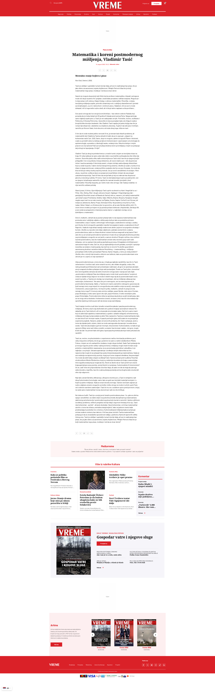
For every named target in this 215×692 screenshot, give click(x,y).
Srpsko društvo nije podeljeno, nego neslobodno (146, 496)
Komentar (116, 14)
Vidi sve (140, 513)
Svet (93, 14)
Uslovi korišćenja (99, 665)
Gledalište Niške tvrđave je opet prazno (120, 476)
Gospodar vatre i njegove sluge (125, 537)
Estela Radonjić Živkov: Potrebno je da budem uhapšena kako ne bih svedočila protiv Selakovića (92, 500)
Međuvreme (89, 451)
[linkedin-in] (164, 665)
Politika (69, 14)
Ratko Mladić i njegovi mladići (145, 485)
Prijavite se (146, 3)
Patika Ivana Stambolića (139, 555)
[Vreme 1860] (73, 550)
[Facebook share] (100, 70)
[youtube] (151, 665)
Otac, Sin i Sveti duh (137, 562)
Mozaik (108, 14)
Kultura (100, 14)
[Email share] (107, 70)
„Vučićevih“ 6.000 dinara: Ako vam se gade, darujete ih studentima (146, 506)
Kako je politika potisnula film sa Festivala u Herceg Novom (60, 478)
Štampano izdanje (128, 14)
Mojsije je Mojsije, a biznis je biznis (110, 562)
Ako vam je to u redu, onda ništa (109, 555)
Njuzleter (146, 14)
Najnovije (60, 14)
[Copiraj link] (111, 70)
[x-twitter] (147, 665)
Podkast (154, 14)
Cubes (115, 671)
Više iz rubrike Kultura (107, 464)
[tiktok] (160, 665)
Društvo (86, 14)
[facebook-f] (143, 665)
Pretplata (156, 3)
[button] (92, 635)
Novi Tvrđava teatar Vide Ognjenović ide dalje (119, 500)
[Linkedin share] (115, 70)
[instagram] (156, 665)
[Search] (50, 3)
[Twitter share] (103, 70)
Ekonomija (78, 14)
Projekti (117, 665)
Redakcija (72, 665)
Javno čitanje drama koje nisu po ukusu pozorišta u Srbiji (61, 500)
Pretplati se (103, 543)
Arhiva (138, 14)
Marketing (89, 665)
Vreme (102, 671)
